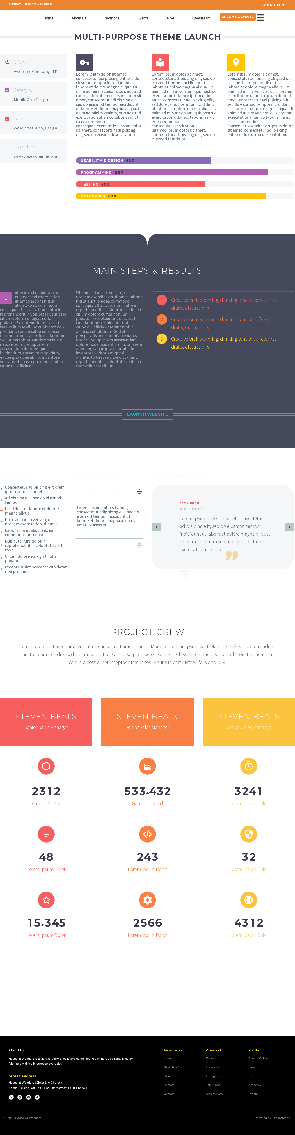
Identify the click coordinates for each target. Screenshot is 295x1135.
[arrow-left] (156, 527)
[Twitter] (37, 1097)
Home (48, 18)
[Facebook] (19, 1097)
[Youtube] (28, 1097)
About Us (79, 18)
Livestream (201, 18)
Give (170, 18)
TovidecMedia (281, 1117)
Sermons (112, 18)
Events (143, 18)
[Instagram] (11, 1097)
